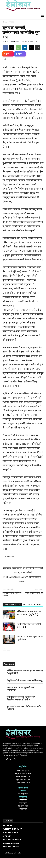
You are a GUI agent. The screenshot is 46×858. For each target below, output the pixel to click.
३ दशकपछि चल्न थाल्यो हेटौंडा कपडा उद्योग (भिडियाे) (24, 707)
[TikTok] (10, 759)
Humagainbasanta (12, 41)
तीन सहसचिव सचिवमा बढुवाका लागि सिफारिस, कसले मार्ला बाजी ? (21, 698)
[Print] (37, 47)
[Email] (31, 47)
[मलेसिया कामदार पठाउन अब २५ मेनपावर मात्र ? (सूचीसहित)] (9, 614)
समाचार (11, 22)
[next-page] (8, 648)
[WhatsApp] (18, 47)
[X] (11, 47)
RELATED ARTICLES (12, 605)
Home (5, 22)
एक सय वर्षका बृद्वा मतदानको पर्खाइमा (12, 594)
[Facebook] (5, 47)
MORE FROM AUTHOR (32, 605)
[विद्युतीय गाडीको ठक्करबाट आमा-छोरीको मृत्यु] (9, 626)
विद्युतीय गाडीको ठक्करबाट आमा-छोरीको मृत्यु (24, 680)
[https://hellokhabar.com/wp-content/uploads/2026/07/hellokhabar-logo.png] (22, 6)
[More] (5, 59)
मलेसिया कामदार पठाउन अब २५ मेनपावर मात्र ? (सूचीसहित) (25, 672)
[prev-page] (4, 648)
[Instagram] (6, 759)
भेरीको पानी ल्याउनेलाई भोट (34, 593)
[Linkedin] (24, 47)
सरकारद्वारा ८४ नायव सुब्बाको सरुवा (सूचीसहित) (21, 688)
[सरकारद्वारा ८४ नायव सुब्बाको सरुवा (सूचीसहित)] (9, 639)
